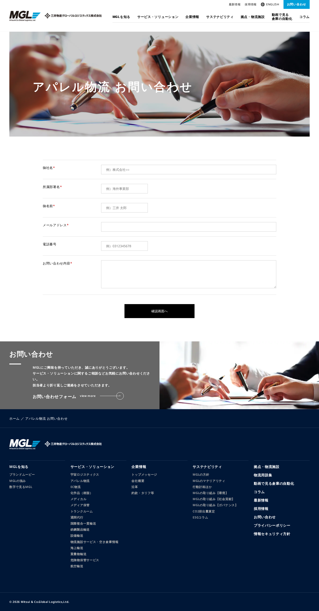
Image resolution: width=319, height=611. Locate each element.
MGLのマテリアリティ (209, 481)
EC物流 (76, 487)
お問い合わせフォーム (64, 396)
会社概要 (137, 481)
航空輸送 (77, 566)
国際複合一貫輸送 (83, 523)
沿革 (134, 487)
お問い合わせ (296, 4)
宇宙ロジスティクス (85, 474)
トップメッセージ (144, 474)
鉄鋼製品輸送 (80, 529)
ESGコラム (200, 517)
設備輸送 (77, 535)
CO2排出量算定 (204, 511)
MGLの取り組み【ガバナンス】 (215, 505)
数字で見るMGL (20, 487)
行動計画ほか (202, 487)
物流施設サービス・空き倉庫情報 (95, 542)
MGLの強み (17, 481)
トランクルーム (82, 511)
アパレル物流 (80, 481)
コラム (304, 17)
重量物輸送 (79, 554)
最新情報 (235, 4)
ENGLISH (272, 4)
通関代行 (77, 517)
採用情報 (251, 4)
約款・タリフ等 (142, 493)
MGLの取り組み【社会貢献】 (214, 499)
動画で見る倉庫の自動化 (282, 17)
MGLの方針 (201, 474)
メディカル (79, 499)
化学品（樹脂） (82, 493)
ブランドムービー (22, 474)
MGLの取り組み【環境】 (210, 493)
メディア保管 (80, 505)
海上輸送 (77, 548)
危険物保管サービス (85, 560)
